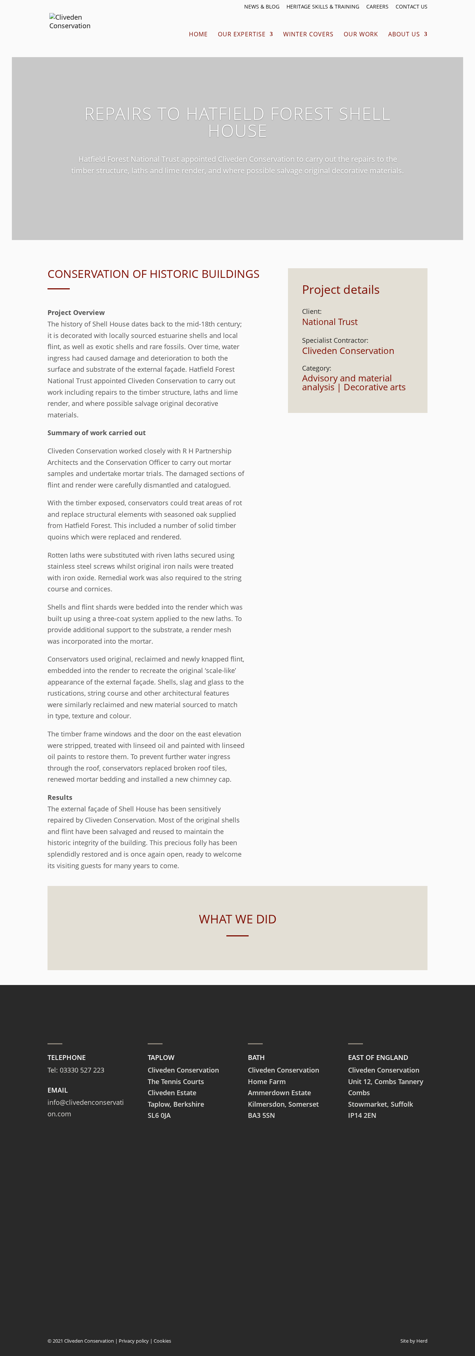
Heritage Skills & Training (322, 7)
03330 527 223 (82, 1070)
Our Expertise (242, 35)
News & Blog (261, 7)
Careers (377, 7)
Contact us (412, 7)
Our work (361, 35)
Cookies (162, 1340)
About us (404, 35)
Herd (422, 1340)
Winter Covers (308, 35)
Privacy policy (134, 1340)
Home (198, 35)
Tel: (54, 1070)
